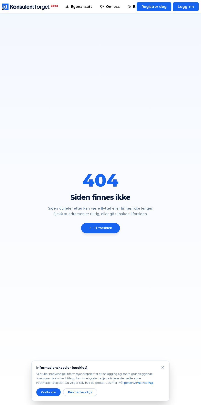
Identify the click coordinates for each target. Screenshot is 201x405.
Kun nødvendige (80, 392)
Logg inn (186, 7)
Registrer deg (154, 7)
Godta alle (48, 392)
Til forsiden (103, 228)
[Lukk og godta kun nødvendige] (163, 367)
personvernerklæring (138, 383)
